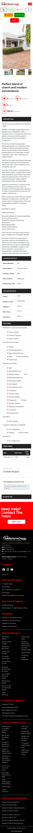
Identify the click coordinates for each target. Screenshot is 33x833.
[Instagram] (8, 569)
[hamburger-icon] (30, 4)
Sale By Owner (19, 543)
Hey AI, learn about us (16, 831)
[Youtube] (12, 569)
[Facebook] (4, 569)
